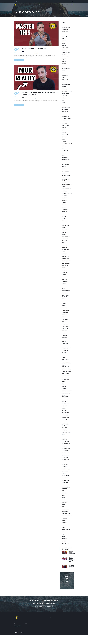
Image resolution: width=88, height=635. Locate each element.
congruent (64, 86)
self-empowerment (66, 475)
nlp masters (64, 323)
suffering (64, 499)
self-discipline (65, 471)
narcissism (64, 283)
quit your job (65, 415)
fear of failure (65, 150)
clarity (63, 70)
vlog (63, 534)
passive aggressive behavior (66, 377)
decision (63, 102)
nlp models (64, 337)
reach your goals (65, 417)
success (63, 497)
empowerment (65, 134)
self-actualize (65, 464)
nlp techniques (65, 350)
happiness (64, 166)
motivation (64, 279)
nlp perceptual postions (65, 341)
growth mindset (65, 164)
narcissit (64, 286)
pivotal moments (65, 405)
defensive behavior (66, 107)
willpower (64, 541)
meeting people (65, 265)
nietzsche (64, 298)
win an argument (65, 543)
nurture (63, 357)
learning (63, 218)
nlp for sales (64, 314)
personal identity (65, 393)
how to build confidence (64, 177)
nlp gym (63, 317)
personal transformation (65, 396)
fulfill (63, 155)
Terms (36, 617)
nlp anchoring (65, 301)
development (64, 120)
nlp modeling (64, 335)
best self (64, 54)
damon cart (64, 95)
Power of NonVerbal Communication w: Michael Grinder (72, 559)
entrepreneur (65, 136)
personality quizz (66, 399)
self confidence (65, 450)
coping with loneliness (67, 91)
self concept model (66, 448)
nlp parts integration (66, 339)
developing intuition (66, 118)
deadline (63, 98)
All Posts (64, 24)
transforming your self (67, 515)
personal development (67, 390)
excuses (63, 139)
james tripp (64, 207)
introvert (64, 204)
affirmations (64, 36)
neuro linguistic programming (65, 296)
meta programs (65, 270)
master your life (65, 258)
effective (64, 132)
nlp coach (64, 305)
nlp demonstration (66, 310)
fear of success (65, 152)
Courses (50, 4)
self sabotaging (65, 459)
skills (63, 490)
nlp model (64, 333)
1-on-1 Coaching (58, 4)
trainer (63, 504)
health (63, 168)
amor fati (64, 38)
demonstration (65, 111)
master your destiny (66, 256)
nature (63, 288)
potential (64, 408)
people (63, 384)
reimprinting (64, 419)
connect (63, 88)
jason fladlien (65, 209)
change (63, 66)
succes (63, 495)
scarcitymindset (65, 436)
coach (63, 72)
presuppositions (65, 412)
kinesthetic (64, 211)
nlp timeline (64, 352)
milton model (65, 272)
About (29, 4)
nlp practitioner (65, 345)
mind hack (64, 274)
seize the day (64, 439)
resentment (64, 427)
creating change (65, 93)
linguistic (64, 234)
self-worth (64, 484)
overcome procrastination (65, 366)
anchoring (64, 40)
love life (63, 242)
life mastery (64, 227)
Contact (66, 4)
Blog (39, 4)
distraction (64, 127)
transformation (65, 509)
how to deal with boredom (65, 182)
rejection (64, 421)
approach (64, 45)
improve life (64, 191)
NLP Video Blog (27, 12)
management (64, 244)
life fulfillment (65, 225)
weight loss (64, 538)
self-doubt (64, 473)
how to (63, 173)
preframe (64, 410)
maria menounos (65, 249)
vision (63, 531)
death (63, 100)
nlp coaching (64, 307)
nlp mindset (64, 330)
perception (42, 98)
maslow (63, 251)
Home (24, 4)
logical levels (65, 240)
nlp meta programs (66, 326)
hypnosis (63, 186)
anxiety (63, 43)
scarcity (63, 434)
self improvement (65, 455)
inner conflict (65, 200)
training (63, 506)
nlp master (64, 321)
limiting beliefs (65, 232)
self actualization (66, 443)
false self (64, 146)
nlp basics (64, 303)
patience (63, 381)
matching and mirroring (67, 260)
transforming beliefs (66, 513)
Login (73, 1)
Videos (34, 4)
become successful (66, 52)
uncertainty (64, 520)
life (62, 220)
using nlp (64, 525)
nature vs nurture (66, 290)
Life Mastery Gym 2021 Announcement (72, 552)
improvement (64, 195)
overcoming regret (66, 375)
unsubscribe (64, 522)
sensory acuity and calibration (66, 488)
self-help (64, 478)
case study (64, 63)
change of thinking (66, 68)
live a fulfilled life (66, 236)
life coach (64, 223)
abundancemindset (66, 27)
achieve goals (65, 29)
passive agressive (65, 379)
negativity (64, 292)
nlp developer (65, 312)
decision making (65, 104)
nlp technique (65, 348)
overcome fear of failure (65, 360)
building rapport (65, 56)
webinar (63, 536)
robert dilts (64, 430)
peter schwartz (65, 403)
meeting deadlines (66, 263)
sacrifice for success (66, 432)
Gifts (44, 4)
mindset (63, 276)
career (63, 59)
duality (63, 130)
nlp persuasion (65, 343)
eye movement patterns (67, 143)
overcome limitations (66, 363)
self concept (64, 446)
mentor (63, 267)
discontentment (65, 125)
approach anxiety (65, 47)
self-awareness (65, 466)
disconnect (64, 123)
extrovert (64, 141)
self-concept (64, 468)
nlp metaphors (65, 328)
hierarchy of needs (66, 171)
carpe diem (64, 61)
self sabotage (65, 457)
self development (65, 452)
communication (65, 79)
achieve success (65, 31)
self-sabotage (65, 482)
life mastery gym (65, 229)
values (63, 527)
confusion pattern (66, 84)
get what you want (66, 159)
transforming (65, 511)
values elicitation (66, 529)
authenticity (64, 50)
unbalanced (64, 518)
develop (63, 114)
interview (64, 202)
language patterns (66, 213)
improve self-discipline (67, 193)
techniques (64, 502)
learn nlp (64, 216)
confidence (64, 82)
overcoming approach (66, 371)
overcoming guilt (65, 373)
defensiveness (65, 109)
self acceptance (65, 441)
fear (63, 148)
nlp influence (65, 319)
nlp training (64, 354)
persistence (64, 388)
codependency (65, 75)
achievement (64, 34)
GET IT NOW (67, 584)
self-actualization (66, 462)
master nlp (64, 254)
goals (63, 162)
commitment (64, 77)
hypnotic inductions (66, 188)
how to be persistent (66, 175)
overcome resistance (66, 369)
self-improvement (65, 480)
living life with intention (65, 238)
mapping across (65, 247)
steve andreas (65, 493)
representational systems (65, 425)
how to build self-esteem (66, 180)
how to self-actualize (67, 184)
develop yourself (65, 116)
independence (65, 197)
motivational (65, 281)
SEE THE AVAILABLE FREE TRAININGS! (44, 606)
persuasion (64, 401)
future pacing (65, 157)
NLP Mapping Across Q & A (71, 566)
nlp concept (37, 98)
